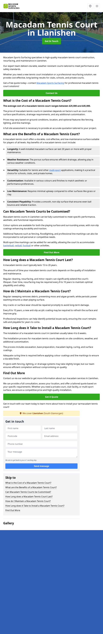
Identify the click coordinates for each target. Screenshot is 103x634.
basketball (8, 245)
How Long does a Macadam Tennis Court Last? (29, 496)
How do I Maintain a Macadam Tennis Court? (28, 501)
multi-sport (55, 170)
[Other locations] (90, 6)
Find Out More (51, 252)
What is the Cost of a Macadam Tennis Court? (28, 482)
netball (18, 245)
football (27, 245)
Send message (41, 466)
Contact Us (51, 93)
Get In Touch (51, 41)
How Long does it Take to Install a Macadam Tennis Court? (34, 505)
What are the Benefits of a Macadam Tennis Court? (31, 487)
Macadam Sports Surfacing (50, 82)
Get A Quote (51, 396)
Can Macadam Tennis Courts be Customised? (28, 491)
